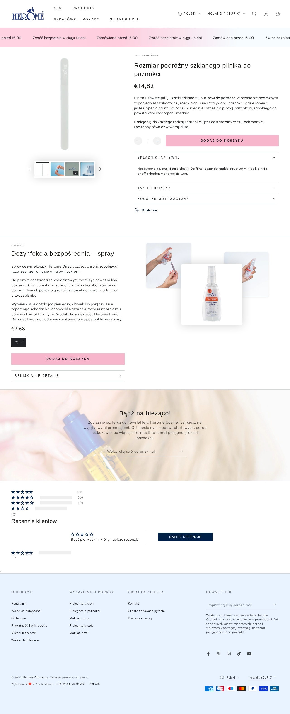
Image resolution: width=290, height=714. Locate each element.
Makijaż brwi (78, 633)
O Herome (18, 618)
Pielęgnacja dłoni (82, 603)
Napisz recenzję (185, 537)
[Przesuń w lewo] (29, 169)
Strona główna (146, 55)
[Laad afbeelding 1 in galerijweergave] (42, 169)
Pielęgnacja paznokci (85, 611)
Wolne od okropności (26, 611)
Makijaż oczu (79, 618)
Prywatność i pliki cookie (29, 625)
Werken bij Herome (25, 640)
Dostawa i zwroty (140, 618)
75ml (19, 342)
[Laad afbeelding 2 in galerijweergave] (57, 169)
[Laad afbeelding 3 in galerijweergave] (87, 169)
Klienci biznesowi (23, 633)
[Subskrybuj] (183, 451)
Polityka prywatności (71, 683)
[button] (254, 14)
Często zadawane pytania (146, 611)
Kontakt (133, 603)
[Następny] (100, 169)
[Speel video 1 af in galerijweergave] (72, 169)
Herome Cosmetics (36, 677)
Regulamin (18, 603)
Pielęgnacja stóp (82, 625)
